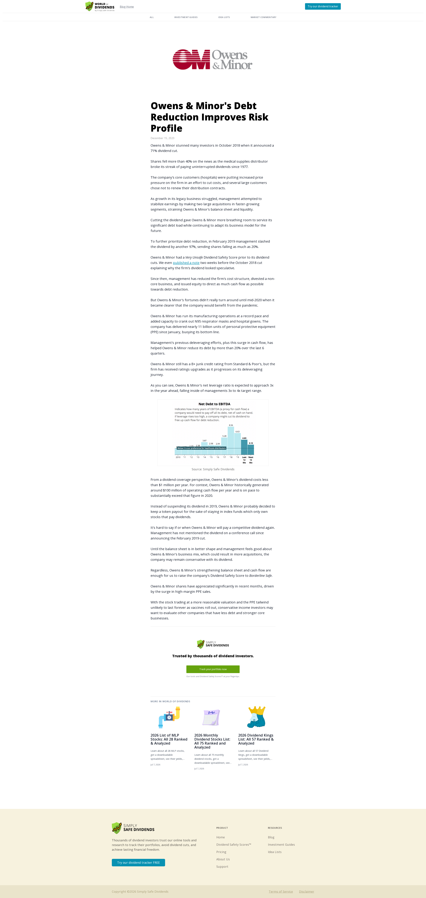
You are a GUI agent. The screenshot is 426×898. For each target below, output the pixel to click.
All (152, 17)
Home (220, 837)
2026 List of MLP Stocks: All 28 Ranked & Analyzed (169, 739)
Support (222, 867)
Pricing (221, 852)
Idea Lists (224, 17)
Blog (271, 837)
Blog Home (127, 6)
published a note (186, 262)
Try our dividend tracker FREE (138, 863)
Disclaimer (306, 892)
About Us (223, 859)
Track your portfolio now (213, 669)
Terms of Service (281, 892)
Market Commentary (263, 17)
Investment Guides (186, 17)
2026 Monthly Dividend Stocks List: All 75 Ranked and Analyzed (212, 741)
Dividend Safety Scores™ (233, 845)
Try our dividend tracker (323, 6)
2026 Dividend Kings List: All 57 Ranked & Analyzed (256, 739)
